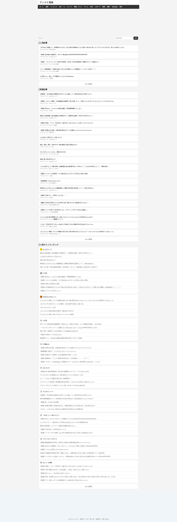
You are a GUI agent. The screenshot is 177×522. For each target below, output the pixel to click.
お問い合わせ (105, 519)
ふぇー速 (51, 147)
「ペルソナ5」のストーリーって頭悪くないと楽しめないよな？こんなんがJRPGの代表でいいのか (68, 327)
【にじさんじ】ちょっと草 (47, 307)
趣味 (108, 6)
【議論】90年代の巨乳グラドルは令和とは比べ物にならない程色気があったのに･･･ (64, 202)
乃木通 (51, 78)
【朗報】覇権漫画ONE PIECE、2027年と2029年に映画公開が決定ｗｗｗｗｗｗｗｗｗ (65, 442)
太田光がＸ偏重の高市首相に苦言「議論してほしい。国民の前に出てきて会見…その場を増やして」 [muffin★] (72, 453)
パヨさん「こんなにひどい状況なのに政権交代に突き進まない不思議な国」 (62, 409)
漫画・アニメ (78, 6)
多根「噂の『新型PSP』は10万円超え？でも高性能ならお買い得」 (59, 331)
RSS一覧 (92, 519)
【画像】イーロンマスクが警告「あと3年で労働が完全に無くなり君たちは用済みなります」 (67, 433)
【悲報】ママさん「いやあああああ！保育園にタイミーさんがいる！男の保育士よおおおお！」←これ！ (70, 361)
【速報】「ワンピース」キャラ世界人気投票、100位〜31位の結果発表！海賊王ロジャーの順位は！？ (69, 62)
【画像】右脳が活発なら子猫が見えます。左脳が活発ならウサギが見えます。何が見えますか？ (68, 405)
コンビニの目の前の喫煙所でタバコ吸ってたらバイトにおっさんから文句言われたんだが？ (66, 217)
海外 (121, 6)
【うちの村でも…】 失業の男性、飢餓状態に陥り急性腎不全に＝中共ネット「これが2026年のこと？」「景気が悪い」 (74, 166)
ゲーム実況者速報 (53, 212)
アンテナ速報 (46, 2)
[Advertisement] (88, 22)
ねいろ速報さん (53, 183)
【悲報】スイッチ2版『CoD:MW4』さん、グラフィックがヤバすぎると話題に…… (64, 210)
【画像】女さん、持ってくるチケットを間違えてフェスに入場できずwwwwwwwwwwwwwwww (68, 419)
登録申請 (98, 519)
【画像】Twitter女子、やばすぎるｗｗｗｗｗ (53, 429)
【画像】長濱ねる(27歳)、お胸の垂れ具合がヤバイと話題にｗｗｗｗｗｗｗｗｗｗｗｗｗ (66, 130)
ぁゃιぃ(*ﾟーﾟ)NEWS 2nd (56, 219)
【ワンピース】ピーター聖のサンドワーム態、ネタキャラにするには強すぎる (62, 385)
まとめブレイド (53, 56)
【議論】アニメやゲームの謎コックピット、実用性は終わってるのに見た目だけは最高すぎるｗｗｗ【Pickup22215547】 (75, 456)
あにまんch (46, 368)
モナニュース (52, 103)
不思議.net (51, 132)
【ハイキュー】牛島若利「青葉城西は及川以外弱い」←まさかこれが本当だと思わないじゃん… (67, 382)
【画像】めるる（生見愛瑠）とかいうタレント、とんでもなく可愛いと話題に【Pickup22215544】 (69, 446)
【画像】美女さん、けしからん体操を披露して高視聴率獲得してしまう (60, 108)
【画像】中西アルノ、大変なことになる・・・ (53, 195)
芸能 (103, 6)
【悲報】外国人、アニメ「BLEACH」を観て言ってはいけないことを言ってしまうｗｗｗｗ (66, 123)
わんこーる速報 (53, 125)
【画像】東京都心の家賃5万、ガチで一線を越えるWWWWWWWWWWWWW (63, 54)
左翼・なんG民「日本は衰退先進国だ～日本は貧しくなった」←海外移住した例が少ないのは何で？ (69, 267)
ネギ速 (50, 110)
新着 (47, 6)
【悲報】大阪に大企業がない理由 (49, 283)
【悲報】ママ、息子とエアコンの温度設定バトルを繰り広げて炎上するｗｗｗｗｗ (64, 480)
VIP (60, 7)
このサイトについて (73, 519)
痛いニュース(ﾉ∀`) (53, 168)
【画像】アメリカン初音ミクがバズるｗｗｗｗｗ (54, 449)
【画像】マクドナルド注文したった (50, 290)
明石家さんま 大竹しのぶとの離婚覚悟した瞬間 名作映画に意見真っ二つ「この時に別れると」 (67, 188)
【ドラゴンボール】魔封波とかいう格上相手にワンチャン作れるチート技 (61, 375)
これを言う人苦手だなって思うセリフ (51, 137)
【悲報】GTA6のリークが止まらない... (51, 334)
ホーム (42, 6)
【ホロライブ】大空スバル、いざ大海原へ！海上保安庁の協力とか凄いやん (62, 304)
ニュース (69, 6)
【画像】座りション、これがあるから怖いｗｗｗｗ (55, 473)
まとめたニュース (53, 96)
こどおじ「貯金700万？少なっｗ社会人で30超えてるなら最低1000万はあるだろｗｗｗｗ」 (67, 224)
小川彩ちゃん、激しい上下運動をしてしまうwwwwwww (57, 76)
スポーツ (97, 6)
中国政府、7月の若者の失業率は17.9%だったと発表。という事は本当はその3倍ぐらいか (66, 94)
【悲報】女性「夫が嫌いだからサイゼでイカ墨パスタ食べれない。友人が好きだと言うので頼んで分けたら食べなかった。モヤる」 (78, 476)
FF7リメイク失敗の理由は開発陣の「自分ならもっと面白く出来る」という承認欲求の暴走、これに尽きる (71, 324)
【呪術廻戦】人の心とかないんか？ (50, 181)
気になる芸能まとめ (54, 204)
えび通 (45, 320)
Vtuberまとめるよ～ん (54, 233)
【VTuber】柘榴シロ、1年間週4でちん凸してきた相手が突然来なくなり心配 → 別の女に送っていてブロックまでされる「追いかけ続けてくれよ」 (82, 47)
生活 (91, 6)
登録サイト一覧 (84, 519)
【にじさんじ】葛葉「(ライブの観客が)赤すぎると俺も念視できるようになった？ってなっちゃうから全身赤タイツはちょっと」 (77, 231)
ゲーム (86, 6)
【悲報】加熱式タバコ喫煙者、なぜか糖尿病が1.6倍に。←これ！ (59, 354)
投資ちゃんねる (53, 226)
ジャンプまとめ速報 (54, 64)
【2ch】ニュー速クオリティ (51, 415)
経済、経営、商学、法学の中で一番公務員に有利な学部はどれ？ (58, 144)
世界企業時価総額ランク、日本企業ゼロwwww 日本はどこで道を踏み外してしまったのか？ (66, 398)
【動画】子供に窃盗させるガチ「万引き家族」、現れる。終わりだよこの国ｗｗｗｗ (64, 469)
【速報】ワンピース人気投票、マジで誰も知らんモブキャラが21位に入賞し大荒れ (64, 173)
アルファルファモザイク (50, 439)
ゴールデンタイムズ (54, 154)
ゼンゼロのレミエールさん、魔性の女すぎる (53, 152)
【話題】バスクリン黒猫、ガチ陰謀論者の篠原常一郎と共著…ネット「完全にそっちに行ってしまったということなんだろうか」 (77, 101)
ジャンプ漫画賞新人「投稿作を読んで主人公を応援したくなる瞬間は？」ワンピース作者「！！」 (68, 69)
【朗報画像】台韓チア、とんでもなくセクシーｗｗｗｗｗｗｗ (58, 351)
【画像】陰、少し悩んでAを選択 (49, 402)
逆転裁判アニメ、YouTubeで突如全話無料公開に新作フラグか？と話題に (61, 338)
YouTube (114, 7)
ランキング (54, 6)
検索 (136, 38)
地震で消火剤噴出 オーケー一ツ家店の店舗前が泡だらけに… (58, 426)
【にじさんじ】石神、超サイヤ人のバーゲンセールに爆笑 (57, 314)
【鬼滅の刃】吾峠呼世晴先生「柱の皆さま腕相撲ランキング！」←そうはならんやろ (64, 371)
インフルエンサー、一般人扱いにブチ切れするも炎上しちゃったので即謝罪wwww (64, 422)
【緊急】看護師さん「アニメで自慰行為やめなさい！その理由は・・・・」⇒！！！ (64, 358)
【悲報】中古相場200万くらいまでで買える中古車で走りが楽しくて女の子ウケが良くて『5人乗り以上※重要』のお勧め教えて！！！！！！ (81, 287)
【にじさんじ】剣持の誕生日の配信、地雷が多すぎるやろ (57, 311)
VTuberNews (52, 49)
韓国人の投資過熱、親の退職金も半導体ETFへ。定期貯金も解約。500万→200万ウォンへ (66, 115)
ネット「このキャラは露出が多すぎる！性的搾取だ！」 (56, 378)
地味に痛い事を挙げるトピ (47, 159)
